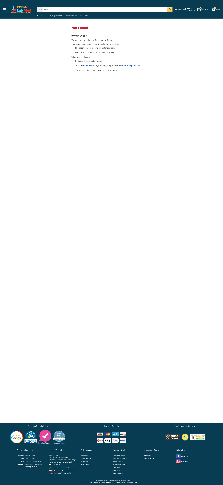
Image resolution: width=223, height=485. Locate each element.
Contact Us (116, 470)
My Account (84, 461)
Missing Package (118, 461)
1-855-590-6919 (30, 455)
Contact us (79, 70)
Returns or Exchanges (119, 458)
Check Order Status (119, 455)
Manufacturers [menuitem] (71, 16)
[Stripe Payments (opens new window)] (172, 437)
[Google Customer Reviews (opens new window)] (16, 437)
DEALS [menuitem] (39, 16)
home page (88, 65)
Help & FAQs (116, 467)
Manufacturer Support (120, 464)
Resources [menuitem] (84, 16)
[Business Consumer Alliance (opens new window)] (30, 437)
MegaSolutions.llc (126, 481)
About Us (147, 455)
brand (123, 65)
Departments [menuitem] (54, 16)
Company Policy (149, 458)
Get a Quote (84, 455)
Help (179, 9)
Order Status (85, 464)
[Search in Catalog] (170, 9)
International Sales (87, 458)
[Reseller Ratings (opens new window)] (44, 437)
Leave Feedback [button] (118, 474)
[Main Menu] (4, 9)
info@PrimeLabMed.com (33, 461)
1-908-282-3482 (30, 458)
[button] (59, 437)
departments (134, 65)
